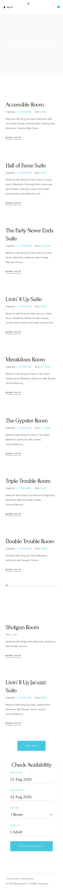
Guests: (15, 825)
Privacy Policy (27, 878)
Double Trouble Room (30, 541)
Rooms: (15, 807)
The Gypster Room (27, 420)
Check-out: (17, 790)
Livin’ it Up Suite (24, 299)
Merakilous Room (25, 359)
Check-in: (16, 772)
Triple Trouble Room (28, 481)
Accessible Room (25, 104)
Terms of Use (12, 878)
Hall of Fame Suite (26, 165)
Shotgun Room (22, 627)
